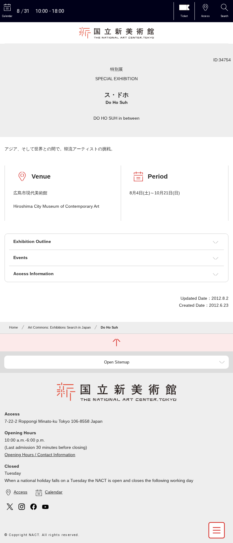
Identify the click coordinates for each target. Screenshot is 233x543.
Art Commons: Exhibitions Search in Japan (59, 327)
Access (20, 492)
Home (13, 327)
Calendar (53, 492)
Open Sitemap (116, 362)
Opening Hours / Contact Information (40, 454)
